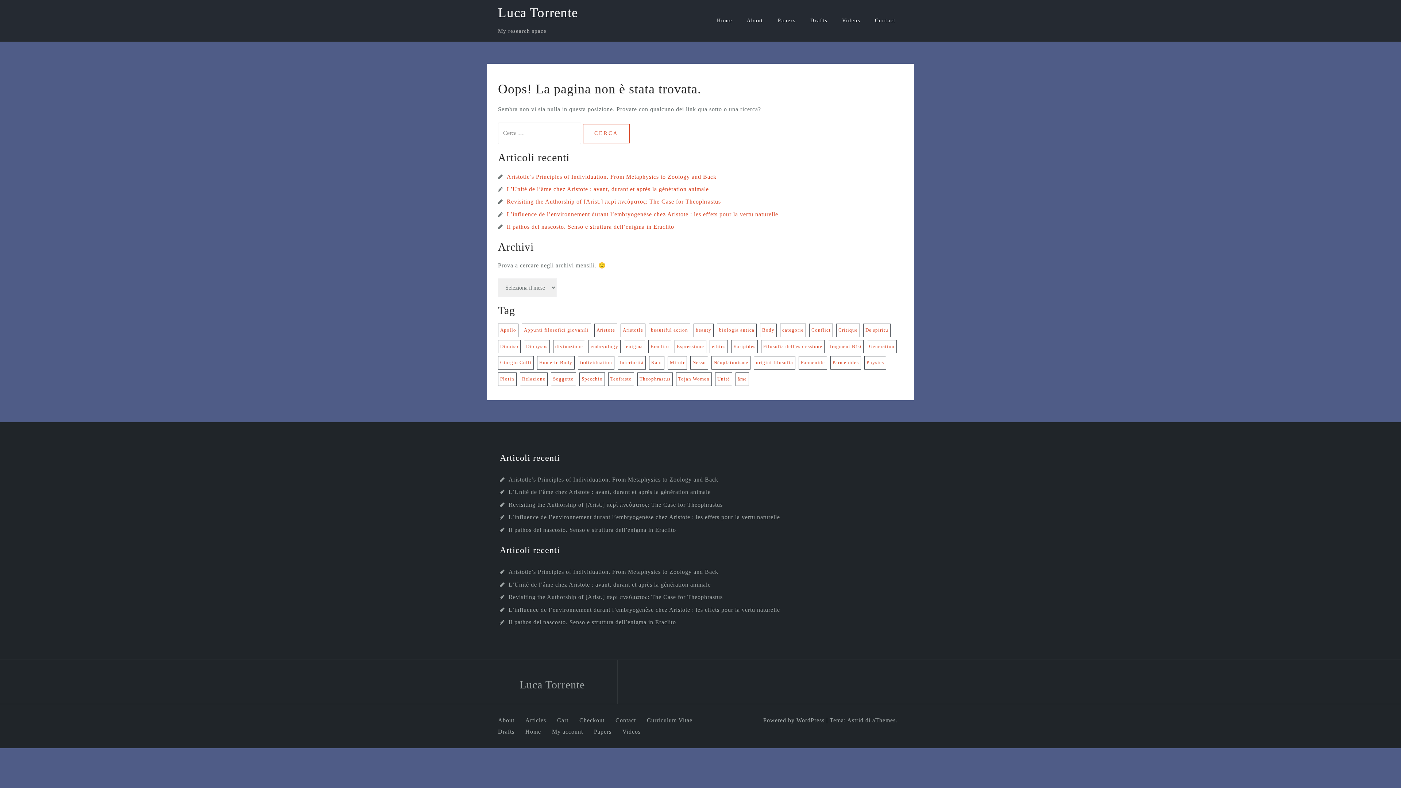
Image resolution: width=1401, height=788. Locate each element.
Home (724, 20)
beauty (703, 330)
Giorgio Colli (516, 362)
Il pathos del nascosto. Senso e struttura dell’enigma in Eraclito (590, 227)
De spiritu (876, 330)
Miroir (677, 362)
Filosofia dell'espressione (792, 346)
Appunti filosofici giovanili (556, 330)
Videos (851, 20)
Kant (656, 362)
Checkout (592, 720)
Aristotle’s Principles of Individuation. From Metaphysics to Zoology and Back (612, 177)
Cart (562, 720)
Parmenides (846, 362)
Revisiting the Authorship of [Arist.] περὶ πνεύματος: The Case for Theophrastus (614, 201)
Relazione (533, 379)
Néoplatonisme (731, 362)
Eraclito (660, 346)
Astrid (855, 720)
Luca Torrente (538, 12)
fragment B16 (845, 346)
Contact (885, 20)
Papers (787, 20)
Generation (882, 346)
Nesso (699, 362)
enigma (634, 346)
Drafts (818, 20)
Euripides (744, 346)
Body (768, 330)
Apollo (508, 330)
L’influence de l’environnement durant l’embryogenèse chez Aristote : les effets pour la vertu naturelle (642, 214)
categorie (793, 330)
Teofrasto (621, 379)
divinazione (569, 346)
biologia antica (736, 330)
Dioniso (509, 346)
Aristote (606, 330)
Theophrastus (655, 379)
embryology (604, 346)
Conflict (821, 330)
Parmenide (813, 362)
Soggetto (563, 379)
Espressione (690, 346)
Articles (535, 720)
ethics (719, 346)
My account (567, 732)
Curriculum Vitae (669, 720)
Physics (875, 362)
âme (742, 379)
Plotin (507, 379)
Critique (848, 330)
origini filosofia (774, 362)
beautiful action (669, 330)
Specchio (592, 379)
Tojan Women (694, 379)
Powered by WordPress (794, 720)
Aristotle (633, 330)
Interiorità (632, 362)
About (755, 20)
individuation (596, 362)
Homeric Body (555, 362)
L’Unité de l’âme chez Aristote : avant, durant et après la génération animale (608, 189)
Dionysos (537, 346)
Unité (723, 379)
